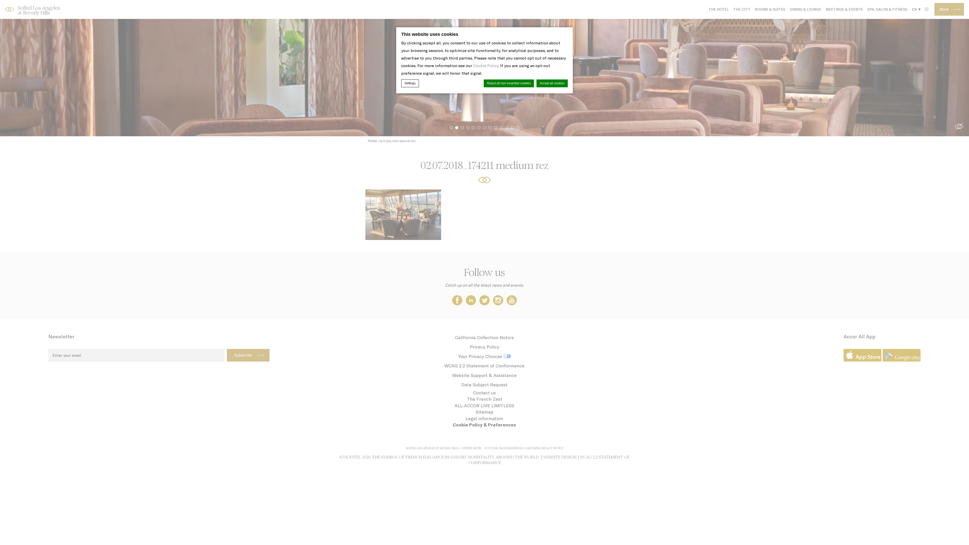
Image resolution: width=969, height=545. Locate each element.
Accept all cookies (552, 83)
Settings (410, 83)
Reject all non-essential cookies (509, 83)
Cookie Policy (485, 65)
